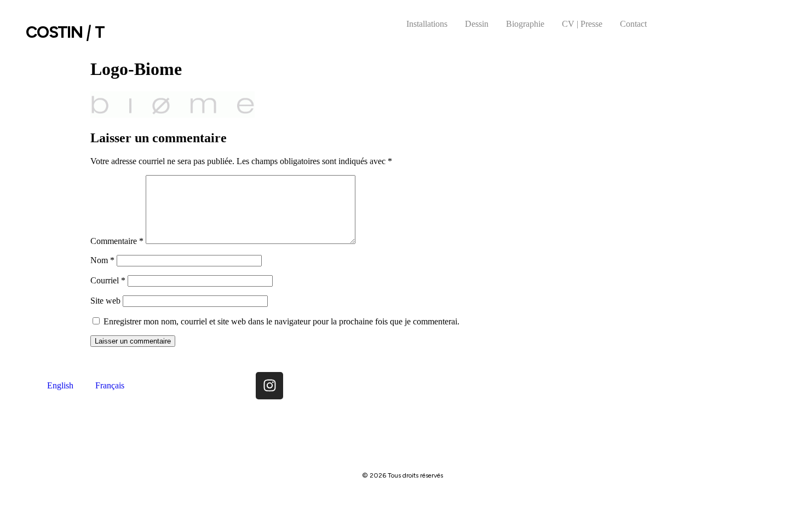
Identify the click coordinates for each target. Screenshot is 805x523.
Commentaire (116, 241)
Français (109, 385)
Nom (102, 260)
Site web (105, 300)
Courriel (107, 280)
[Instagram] (269, 385)
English (60, 385)
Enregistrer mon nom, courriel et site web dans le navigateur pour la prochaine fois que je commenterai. (281, 321)
